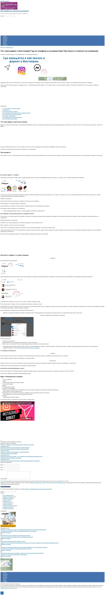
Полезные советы (7, 502)
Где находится (6, 110)
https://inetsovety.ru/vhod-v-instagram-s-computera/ (28, 347)
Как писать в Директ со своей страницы (12, 114)
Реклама (5, 39)
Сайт (1, 469)
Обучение (5, 45)
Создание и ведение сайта (9, 505)
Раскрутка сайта (6, 504)
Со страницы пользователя (9, 115)
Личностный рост (7, 499)
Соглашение (14, 588)
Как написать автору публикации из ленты (12, 117)
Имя (1, 464)
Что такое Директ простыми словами (11, 108)
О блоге (4, 42)
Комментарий (3, 478)
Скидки (4, 43)
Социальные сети (7, 507)
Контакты (5, 40)
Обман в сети (6, 501)
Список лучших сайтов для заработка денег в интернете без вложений (16, 537)
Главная (5, 36)
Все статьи (5, 37)
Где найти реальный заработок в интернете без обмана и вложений (15, 548)
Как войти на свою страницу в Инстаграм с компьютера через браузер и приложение (20, 460)
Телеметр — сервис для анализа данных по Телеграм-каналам (14, 452)
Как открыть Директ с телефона (10, 111)
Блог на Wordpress (7, 495)
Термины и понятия (7, 508)
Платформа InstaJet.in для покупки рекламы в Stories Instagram (14, 447)
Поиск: (2, 16)
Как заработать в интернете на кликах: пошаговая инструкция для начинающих (18, 531)
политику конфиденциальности (59, 482)
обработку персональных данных (38, 482)
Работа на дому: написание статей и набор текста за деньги (13, 554)
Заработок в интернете (8, 496)
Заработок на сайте (7, 498)
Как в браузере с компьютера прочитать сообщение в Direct (16, 113)
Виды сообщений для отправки (10, 118)
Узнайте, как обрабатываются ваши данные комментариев (38, 489)
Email (1, 467)
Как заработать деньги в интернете (14, 11)
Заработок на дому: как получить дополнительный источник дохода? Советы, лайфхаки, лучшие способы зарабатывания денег (29, 543)
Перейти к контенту (4, 1)
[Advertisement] (52, 26)
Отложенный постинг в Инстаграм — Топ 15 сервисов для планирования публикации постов (21, 456)
